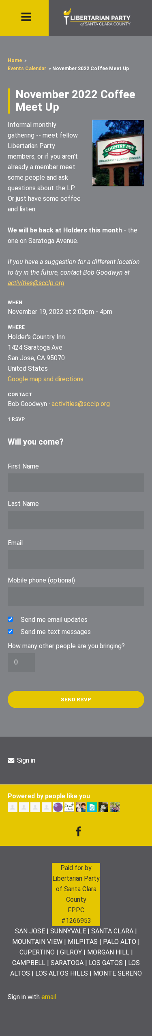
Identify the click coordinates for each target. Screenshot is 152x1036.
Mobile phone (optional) (41, 580)
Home (15, 60)
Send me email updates (54, 619)
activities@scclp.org (36, 283)
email (48, 997)
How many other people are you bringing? (66, 646)
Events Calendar (27, 68)
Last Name (23, 503)
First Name (23, 466)
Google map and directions (45, 379)
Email (15, 543)
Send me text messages (56, 632)
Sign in (25, 760)
